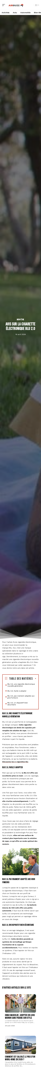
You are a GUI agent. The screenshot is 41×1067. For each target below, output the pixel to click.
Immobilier (12, 1038)
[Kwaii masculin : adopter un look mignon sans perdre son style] (20, 1003)
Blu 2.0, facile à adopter (16, 691)
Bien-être (20, 319)
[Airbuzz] (16, 5)
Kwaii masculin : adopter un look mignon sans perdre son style (20, 1016)
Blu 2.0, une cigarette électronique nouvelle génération (21, 685)
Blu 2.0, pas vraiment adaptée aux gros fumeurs (21, 697)
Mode (9, 996)
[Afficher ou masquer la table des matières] (34, 678)
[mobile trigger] (4, 5)
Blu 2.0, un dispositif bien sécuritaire (17, 704)
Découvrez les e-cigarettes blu (15, 762)
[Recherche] (31, 5)
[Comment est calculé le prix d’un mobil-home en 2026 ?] (20, 1045)
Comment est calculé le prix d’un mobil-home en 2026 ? (20, 1058)
